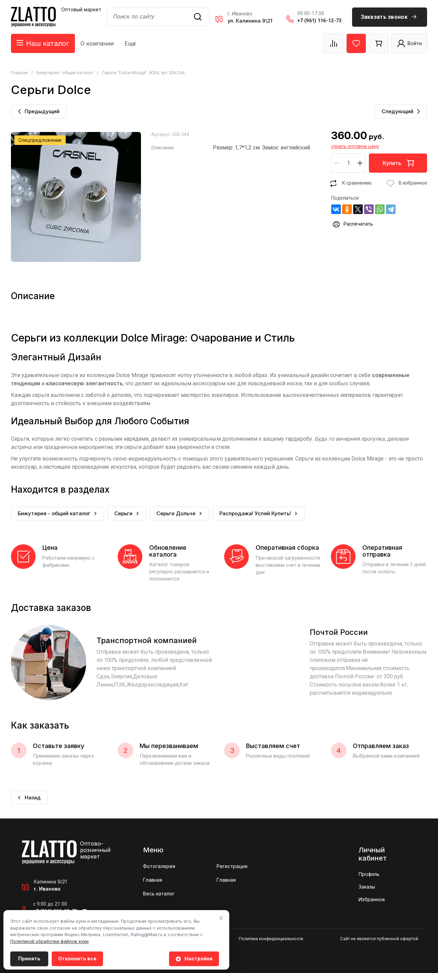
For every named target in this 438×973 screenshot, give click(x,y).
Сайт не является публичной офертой (379, 938)
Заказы (367, 887)
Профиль (369, 874)
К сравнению (357, 183)
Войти (415, 43)
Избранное (372, 899)
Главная (19, 72)
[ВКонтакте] (336, 209)
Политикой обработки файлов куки (49, 941)
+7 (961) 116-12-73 (319, 20)
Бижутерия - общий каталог (64, 72)
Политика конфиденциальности (271, 938)
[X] (358, 209)
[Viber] (369, 209)
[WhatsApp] (380, 209)
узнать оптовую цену (355, 146)
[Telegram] (391, 209)
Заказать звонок (384, 17)
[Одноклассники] (347, 209)
